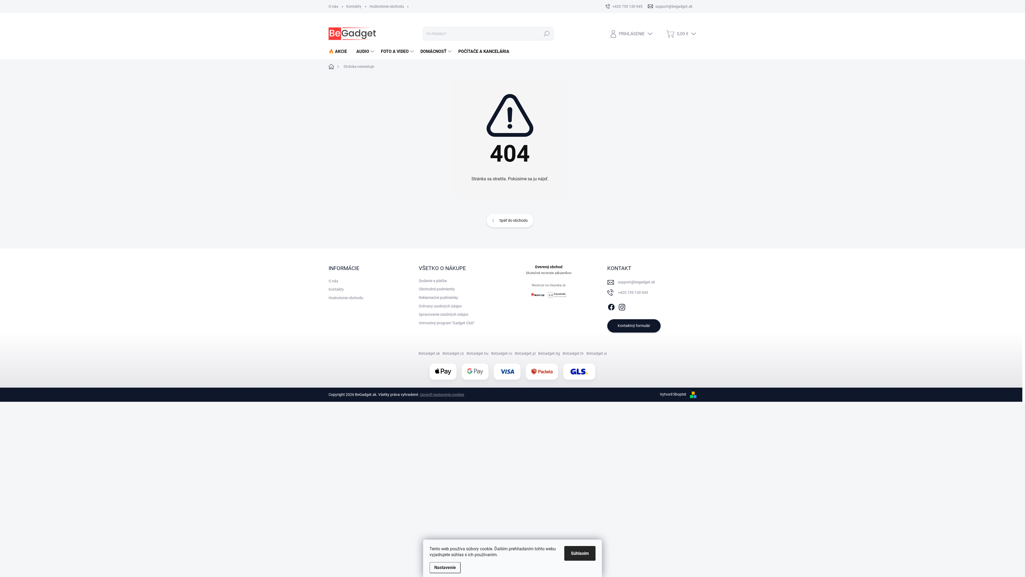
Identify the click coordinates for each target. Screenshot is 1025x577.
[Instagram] (622, 306)
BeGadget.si (596, 353)
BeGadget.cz (453, 353)
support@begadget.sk (636, 282)
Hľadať (547, 34)
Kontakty (353, 6)
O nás (333, 6)
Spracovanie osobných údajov (443, 314)
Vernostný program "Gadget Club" (447, 323)
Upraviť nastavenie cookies (442, 394)
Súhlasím (580, 553)
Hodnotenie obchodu (386, 6)
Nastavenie (445, 567)
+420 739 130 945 (633, 292)
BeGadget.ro (501, 353)
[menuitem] (340, 52)
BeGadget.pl (525, 353)
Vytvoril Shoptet (673, 394)
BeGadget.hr (573, 353)
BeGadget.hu (477, 353)
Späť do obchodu (513, 220)
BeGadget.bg (549, 353)
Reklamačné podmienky (438, 297)
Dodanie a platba (433, 281)
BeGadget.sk (429, 353)
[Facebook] (611, 306)
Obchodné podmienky (437, 289)
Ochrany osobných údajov (440, 306)
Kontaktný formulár (634, 325)
